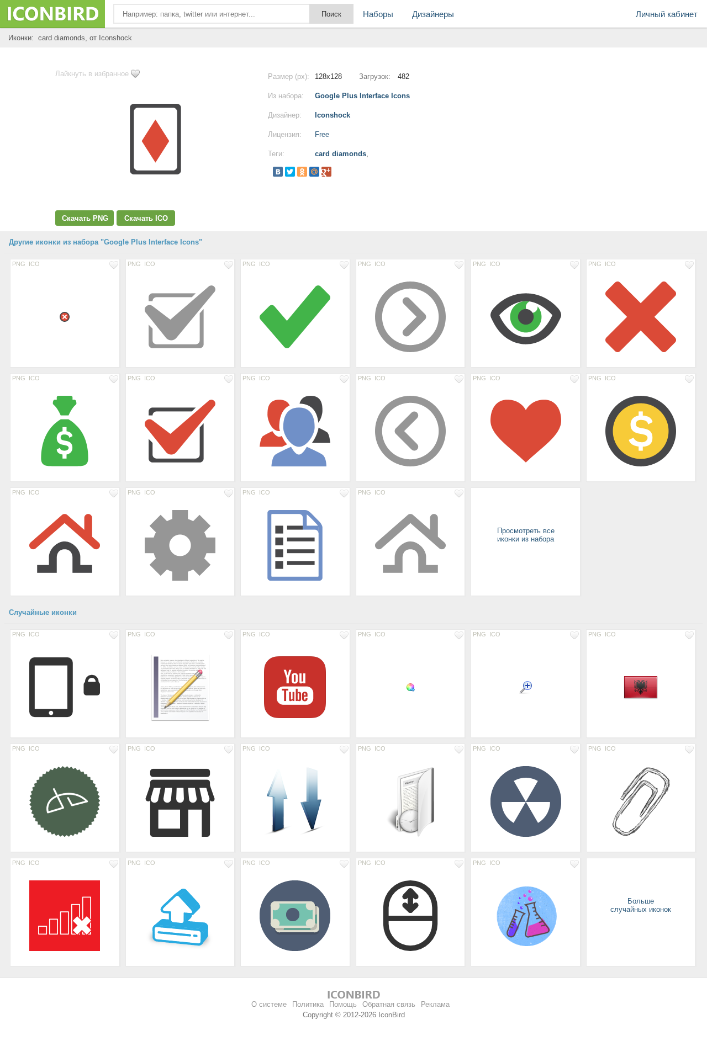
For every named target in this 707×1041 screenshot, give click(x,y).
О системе (269, 1004)
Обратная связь (388, 1004)
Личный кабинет (667, 14)
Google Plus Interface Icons (362, 96)
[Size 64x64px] (641, 687)
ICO (34, 264)
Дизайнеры (433, 14)
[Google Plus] (326, 172)
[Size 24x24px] (525, 687)
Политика (308, 1004)
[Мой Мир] (314, 172)
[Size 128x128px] (180, 316)
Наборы (378, 14)
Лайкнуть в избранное (92, 74)
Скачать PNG (85, 218)
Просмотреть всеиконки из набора (526, 535)
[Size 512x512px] (295, 687)
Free (322, 134)
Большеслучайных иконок (640, 905)
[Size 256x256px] (180, 687)
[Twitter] (290, 172)
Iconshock (332, 115)
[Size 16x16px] (410, 687)
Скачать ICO (146, 218)
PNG (18, 264)
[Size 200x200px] (525, 915)
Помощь (343, 1004)
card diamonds (340, 154)
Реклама (435, 1004)
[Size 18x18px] (64, 316)
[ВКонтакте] (278, 172)
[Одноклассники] (302, 172)
